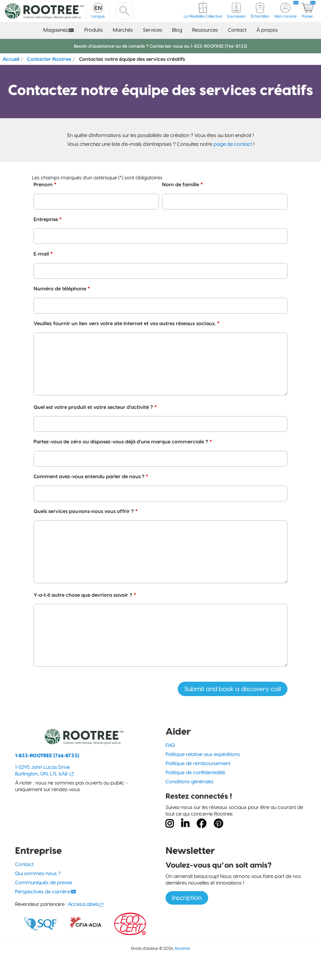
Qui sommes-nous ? (38, 873)
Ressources (205, 30)
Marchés (123, 30)
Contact (237, 30)
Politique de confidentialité (195, 772)
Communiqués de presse (43, 882)
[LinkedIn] (185, 823)
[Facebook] (201, 823)
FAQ (170, 745)
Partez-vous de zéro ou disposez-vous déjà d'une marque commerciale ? (123, 441)
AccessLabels (83, 904)
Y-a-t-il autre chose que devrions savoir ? (85, 595)
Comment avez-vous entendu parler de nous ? (91, 476)
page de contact (232, 144)
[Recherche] (124, 11)
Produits (93, 30)
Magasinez (55, 30)
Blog (177, 30)
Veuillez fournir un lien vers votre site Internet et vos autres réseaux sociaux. (126, 323)
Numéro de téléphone (62, 288)
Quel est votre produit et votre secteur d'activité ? (95, 407)
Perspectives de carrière (42, 892)
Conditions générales (189, 782)
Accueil (11, 59)
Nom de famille (182, 184)
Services (152, 30)
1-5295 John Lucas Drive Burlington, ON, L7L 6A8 (42, 770)
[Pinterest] (218, 823)
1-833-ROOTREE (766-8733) (47, 755)
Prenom (45, 184)
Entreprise (48, 219)
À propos (267, 30)
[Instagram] (169, 823)
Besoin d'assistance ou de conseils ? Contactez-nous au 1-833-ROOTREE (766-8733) (160, 46)
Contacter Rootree (49, 59)
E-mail (43, 254)
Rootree (182, 948)
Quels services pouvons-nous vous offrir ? (86, 511)
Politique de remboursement (198, 763)
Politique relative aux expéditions (203, 754)
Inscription (187, 897)
